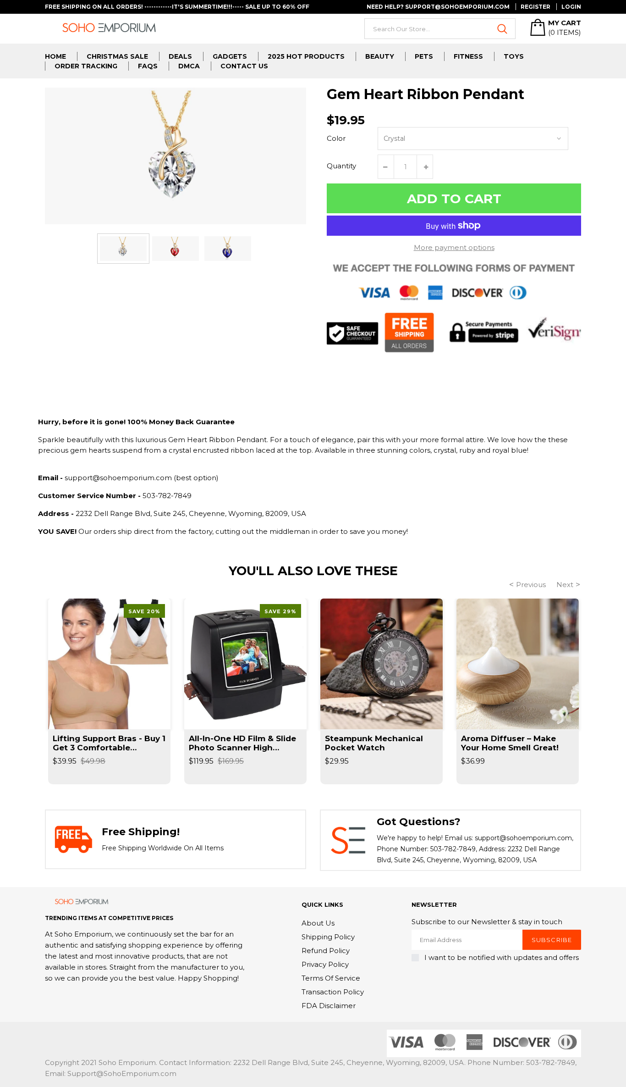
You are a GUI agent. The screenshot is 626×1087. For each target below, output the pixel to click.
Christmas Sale (117, 56)
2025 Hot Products (306, 56)
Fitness (468, 56)
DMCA (189, 66)
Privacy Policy (325, 964)
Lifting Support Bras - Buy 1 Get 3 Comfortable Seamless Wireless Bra (109, 743)
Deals (180, 56)
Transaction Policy (333, 991)
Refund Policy (326, 950)
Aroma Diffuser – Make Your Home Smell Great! (510, 743)
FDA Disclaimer (329, 1005)
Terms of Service (331, 978)
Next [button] (564, 584)
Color (336, 138)
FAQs (148, 66)
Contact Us (244, 66)
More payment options (454, 247)
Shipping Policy (328, 936)
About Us (318, 923)
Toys (514, 56)
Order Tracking (86, 66)
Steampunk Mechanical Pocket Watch (374, 743)
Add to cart (454, 198)
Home (55, 56)
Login (571, 6)
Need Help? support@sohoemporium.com (438, 6)
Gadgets (230, 56)
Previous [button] (531, 584)
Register (535, 6)
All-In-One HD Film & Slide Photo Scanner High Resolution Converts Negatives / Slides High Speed (242, 743)
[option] (123, 248)
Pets (424, 56)
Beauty (379, 56)
